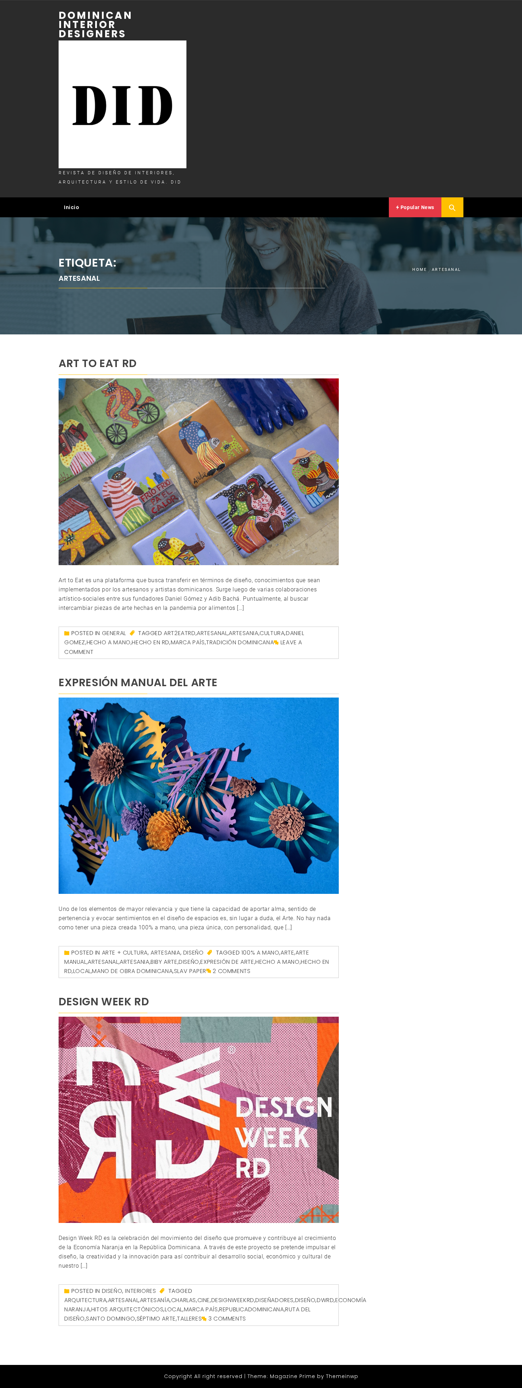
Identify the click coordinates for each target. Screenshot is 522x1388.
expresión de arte (227, 962)
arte (287, 953)
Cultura (272, 633)
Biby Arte (164, 962)
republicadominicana (251, 1309)
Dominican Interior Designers (96, 25)
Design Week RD (104, 1001)
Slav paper (190, 971)
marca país (188, 642)
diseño (189, 962)
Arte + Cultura (125, 953)
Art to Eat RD (98, 363)
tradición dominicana (240, 642)
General (114, 633)
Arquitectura (85, 1300)
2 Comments (231, 971)
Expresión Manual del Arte (138, 682)
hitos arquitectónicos (127, 1309)
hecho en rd (150, 642)
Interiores (140, 1291)
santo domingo (110, 1319)
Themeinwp (342, 1376)
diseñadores (274, 1300)
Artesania (243, 633)
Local (82, 971)
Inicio (72, 207)
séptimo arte (156, 1319)
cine (203, 1300)
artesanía (155, 1300)
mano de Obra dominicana (132, 971)
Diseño (193, 953)
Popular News (416, 207)
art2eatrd (179, 633)
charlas (183, 1300)
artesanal (212, 633)
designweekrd (232, 1300)
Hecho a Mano (109, 642)
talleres (189, 1319)
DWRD (325, 1300)
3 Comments (227, 1319)
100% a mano (260, 953)
